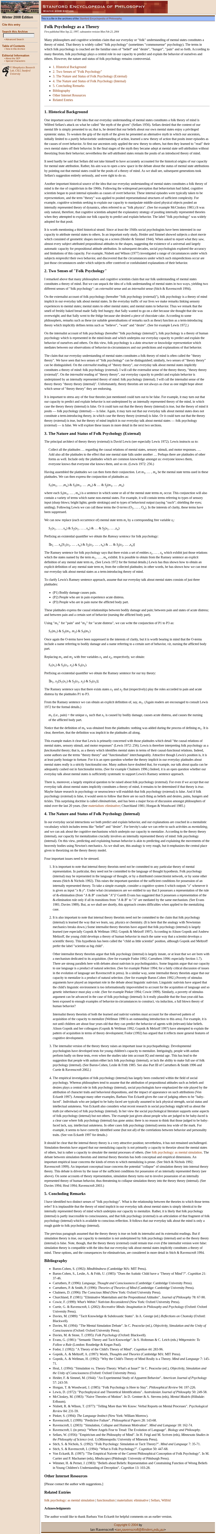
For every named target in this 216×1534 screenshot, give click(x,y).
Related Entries (63, 100)
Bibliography (61, 90)
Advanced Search (14, 39)
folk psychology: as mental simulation (177, 1152)
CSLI (17, 70)
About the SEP (12, 58)
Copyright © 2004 (126, 1525)
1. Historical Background (69, 67)
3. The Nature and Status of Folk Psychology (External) (90, 76)
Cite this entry (11, 24)
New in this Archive (15, 49)
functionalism (106, 1500)
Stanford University (20, 72)
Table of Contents (13, 46)
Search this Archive (15, 31)
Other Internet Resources (69, 95)
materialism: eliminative (104, 806)
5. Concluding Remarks (68, 86)
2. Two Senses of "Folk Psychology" (77, 71)
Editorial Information (15, 55)
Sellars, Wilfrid (161, 1500)
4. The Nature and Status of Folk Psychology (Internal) (89, 81)
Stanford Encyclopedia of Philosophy (101, 18)
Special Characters (15, 61)
